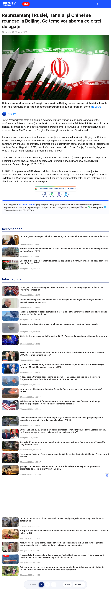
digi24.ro (96, 106)
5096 (67, 584)
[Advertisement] (55, 495)
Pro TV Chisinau (27, 204)
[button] (45, 194)
